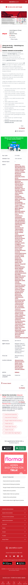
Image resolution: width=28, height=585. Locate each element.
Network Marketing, (19, 278)
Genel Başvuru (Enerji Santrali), (19, 365)
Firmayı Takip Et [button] (7, 383)
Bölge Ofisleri (5, 539)
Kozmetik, (17, 252)
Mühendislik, (18, 276)
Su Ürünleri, (21, 306)
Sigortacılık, (18, 301)
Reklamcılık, (18, 294)
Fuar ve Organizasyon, (19, 215)
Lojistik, (22, 256)
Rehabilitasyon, (19, 292)
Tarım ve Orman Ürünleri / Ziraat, (19, 312)
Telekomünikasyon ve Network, (20, 318)
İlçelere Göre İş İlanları (7, 513)
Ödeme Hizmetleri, (20, 286)
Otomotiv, (18, 285)
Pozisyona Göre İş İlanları (8, 516)
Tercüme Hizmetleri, (20, 321)
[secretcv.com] (14, 548)
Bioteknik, (17, 187)
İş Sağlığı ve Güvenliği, (18, 245)
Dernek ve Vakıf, (19, 203)
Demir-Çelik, (22, 199)
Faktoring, (21, 212)
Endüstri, (23, 211)
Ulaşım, (17, 325)
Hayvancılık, (18, 228)
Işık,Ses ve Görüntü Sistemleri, (20, 239)
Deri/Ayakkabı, (19, 202)
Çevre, (16, 193)
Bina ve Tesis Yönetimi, (19, 184)
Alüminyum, (22, 169)
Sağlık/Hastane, (19, 297)
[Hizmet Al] (14, 144)
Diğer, (20, 205)
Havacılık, (17, 226)
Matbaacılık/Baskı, (20, 267)
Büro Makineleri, (19, 187)
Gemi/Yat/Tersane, (20, 218)
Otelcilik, (17, 282)
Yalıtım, (17, 328)
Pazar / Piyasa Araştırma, (18, 288)
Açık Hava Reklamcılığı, (18, 165)
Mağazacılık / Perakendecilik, (19, 260)
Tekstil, (17, 315)
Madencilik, (18, 258)
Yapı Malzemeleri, (18, 329)
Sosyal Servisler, (19, 304)
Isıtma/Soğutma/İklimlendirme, (19, 236)
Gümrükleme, (21, 220)
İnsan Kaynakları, (18, 242)
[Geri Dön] (2, 1)
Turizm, (23, 324)
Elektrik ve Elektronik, (18, 210)
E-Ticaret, (21, 206)
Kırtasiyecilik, (18, 250)
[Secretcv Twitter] (10, 556)
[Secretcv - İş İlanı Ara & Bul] (7, 563)
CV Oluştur (22, 402)
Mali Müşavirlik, (20, 264)
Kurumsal (4, 524)
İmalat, (17, 241)
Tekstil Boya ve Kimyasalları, (20, 315)
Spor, (16, 306)
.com (14, 2)
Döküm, (17, 206)
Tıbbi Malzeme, (19, 322)
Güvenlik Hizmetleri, (20, 221)
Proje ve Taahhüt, (19, 291)
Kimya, (24, 250)
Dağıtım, (17, 194)
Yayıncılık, (17, 336)
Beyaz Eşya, (18, 181)
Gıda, (16, 220)
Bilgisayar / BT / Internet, (19, 183)
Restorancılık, (18, 295)
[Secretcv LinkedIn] (18, 556)
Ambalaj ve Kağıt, (19, 170)
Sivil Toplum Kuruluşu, (19, 302)
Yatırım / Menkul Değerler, (20, 330)
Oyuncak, (23, 285)
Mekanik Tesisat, (19, 269)
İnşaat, (23, 243)
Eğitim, (17, 208)
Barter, (17, 178)
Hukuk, (16, 234)
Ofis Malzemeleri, (19, 279)
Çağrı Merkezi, (18, 191)
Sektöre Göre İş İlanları (7, 520)
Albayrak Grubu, (19, 360)
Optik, (23, 280)
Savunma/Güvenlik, (20, 300)
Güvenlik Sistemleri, (20, 223)
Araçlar (4, 532)
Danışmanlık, (18, 196)
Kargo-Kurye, (18, 249)
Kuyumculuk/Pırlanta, (20, 253)
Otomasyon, (18, 283)
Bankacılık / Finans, (20, 176)
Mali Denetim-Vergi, (19, 263)
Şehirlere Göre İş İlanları (7, 509)
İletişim (4, 528)
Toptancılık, (18, 324)
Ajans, (23, 166)
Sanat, (16, 298)
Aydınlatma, (18, 175)
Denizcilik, (17, 200)
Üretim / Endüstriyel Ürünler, (20, 326)
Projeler (4, 535)
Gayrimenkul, (18, 217)
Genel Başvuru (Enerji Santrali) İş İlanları (20, 368)
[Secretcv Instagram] (22, 556)
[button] (22, 128)
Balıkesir (17, 372)
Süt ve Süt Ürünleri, (20, 307)
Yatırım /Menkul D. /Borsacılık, (19, 333)
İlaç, (22, 240)
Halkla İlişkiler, (18, 225)
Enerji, (16, 212)
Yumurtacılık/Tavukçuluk (21, 337)
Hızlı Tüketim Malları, (19, 228)
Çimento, (20, 193)
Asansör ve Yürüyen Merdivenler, (20, 172)
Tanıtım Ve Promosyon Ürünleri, (20, 309)
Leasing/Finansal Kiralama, (19, 255)
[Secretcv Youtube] (14, 556)
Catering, (22, 190)
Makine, (17, 262)
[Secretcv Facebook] (6, 556)
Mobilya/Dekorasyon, (20, 273)
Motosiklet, (18, 274)
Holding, (21, 232)
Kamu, (21, 247)
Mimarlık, (21, 271)
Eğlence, (21, 208)
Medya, (17, 268)
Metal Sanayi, (18, 270)
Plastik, (23, 289)
